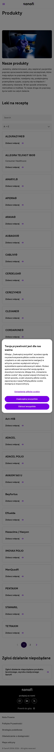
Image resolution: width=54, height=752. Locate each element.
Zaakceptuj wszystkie (27, 399)
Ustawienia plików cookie (27, 392)
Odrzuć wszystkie (27, 406)
